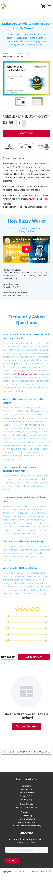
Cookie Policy (26, 815)
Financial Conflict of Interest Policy (26, 825)
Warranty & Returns (26, 822)
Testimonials (26, 789)
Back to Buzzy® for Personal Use (28, 752)
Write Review (34, 657)
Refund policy (26, 799)
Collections (26, 786)
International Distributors (26, 807)
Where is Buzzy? (27, 792)
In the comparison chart (26, 374)
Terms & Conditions (26, 819)
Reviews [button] (8, 656)
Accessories (19, 53)
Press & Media (26, 804)
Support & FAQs (26, 796)
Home (5, 53)
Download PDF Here (37, 198)
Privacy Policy (26, 812)
